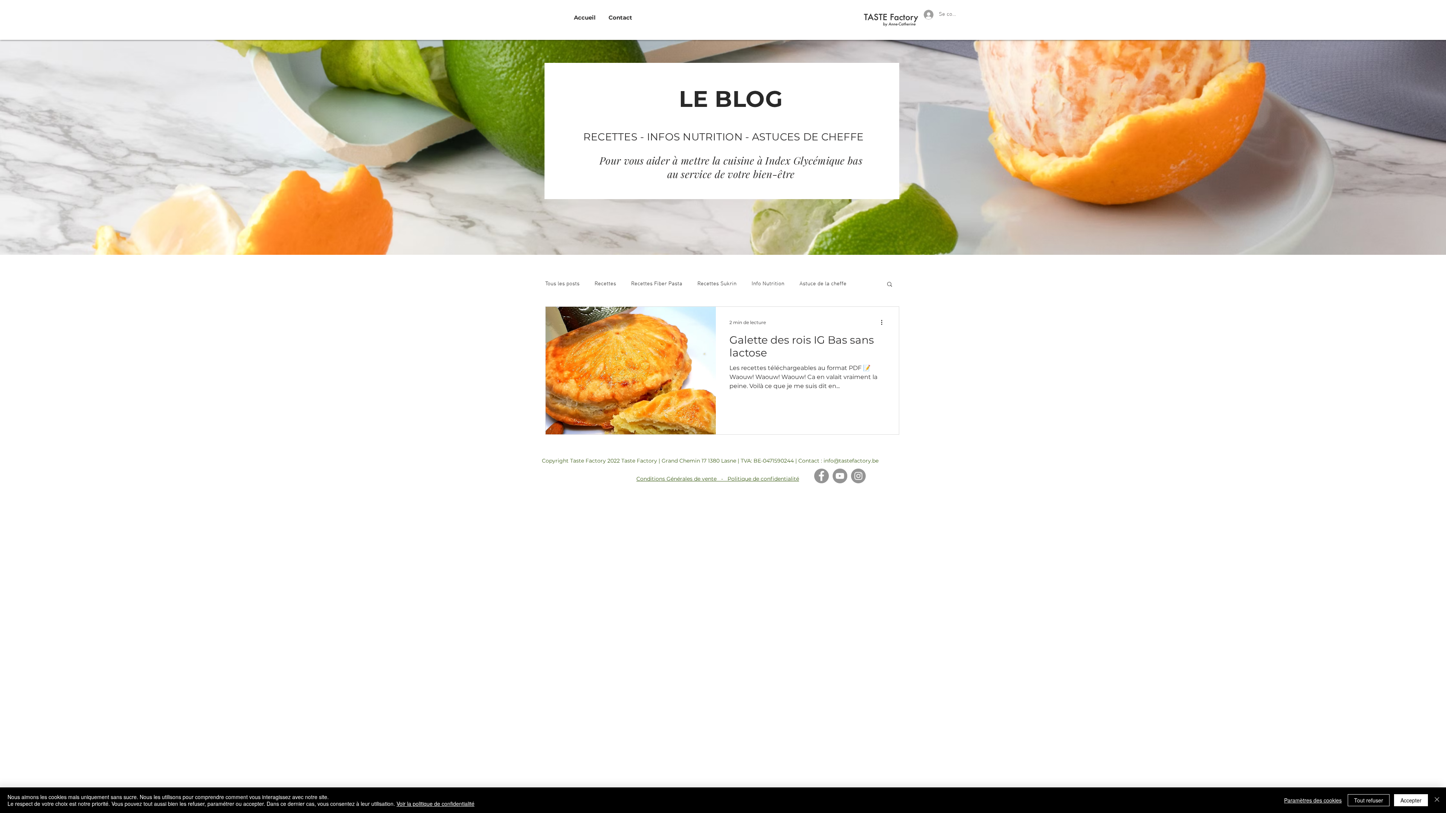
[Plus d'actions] (884, 322)
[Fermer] (1436, 800)
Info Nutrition (768, 283)
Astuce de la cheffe (823, 283)
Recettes (605, 283)
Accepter (1411, 800)
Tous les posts (562, 283)
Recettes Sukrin (717, 283)
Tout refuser (1368, 800)
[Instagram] (858, 476)
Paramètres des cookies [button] (1313, 800)
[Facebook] (821, 476)
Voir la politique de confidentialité (435, 803)
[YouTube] (840, 476)
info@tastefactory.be (851, 460)
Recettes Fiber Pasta (656, 283)
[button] (889, 285)
